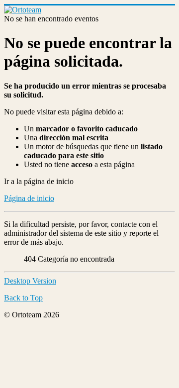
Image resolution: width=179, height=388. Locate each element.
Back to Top (23, 297)
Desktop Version (30, 281)
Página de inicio (29, 198)
